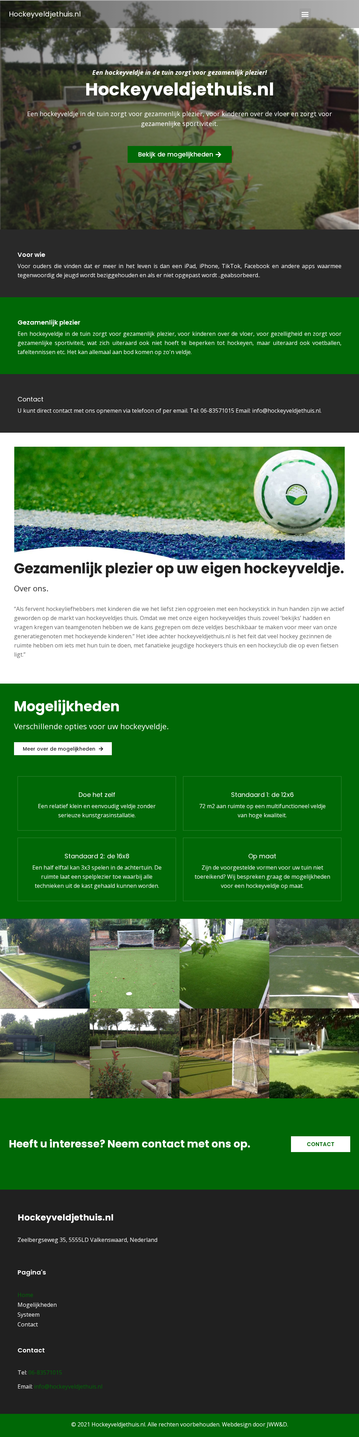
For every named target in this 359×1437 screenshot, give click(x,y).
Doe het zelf (97, 794)
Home (25, 1295)
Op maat (262, 856)
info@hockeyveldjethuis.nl (68, 1386)
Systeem (29, 1314)
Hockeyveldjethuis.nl (45, 14)
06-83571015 (45, 1372)
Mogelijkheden (37, 1305)
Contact (30, 399)
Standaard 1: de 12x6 (262, 794)
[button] (305, 14)
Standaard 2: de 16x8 (97, 856)
